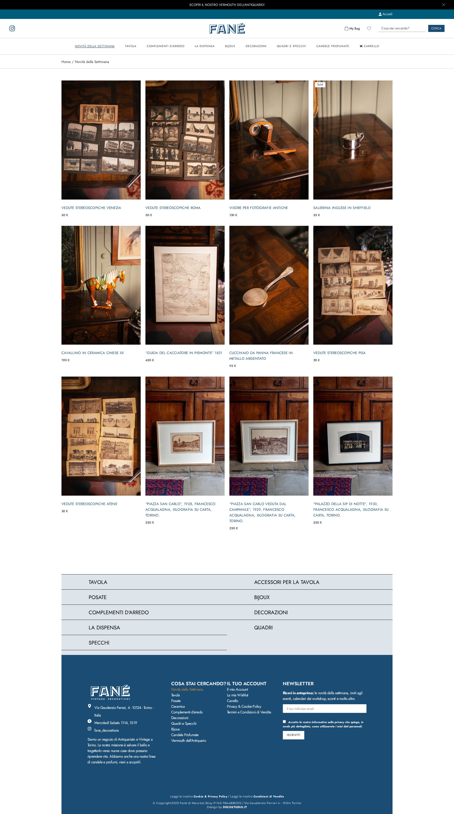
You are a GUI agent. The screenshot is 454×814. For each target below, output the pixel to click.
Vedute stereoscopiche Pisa (339, 353)
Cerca (436, 28)
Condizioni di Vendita (268, 796)
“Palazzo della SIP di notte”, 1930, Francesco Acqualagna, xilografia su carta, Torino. (351, 509)
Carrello (232, 700)
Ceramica (178, 706)
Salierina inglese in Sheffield (342, 207)
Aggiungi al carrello (101, 193)
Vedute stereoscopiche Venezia (91, 207)
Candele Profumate (184, 735)
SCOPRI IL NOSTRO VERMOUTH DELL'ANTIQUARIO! (227, 4)
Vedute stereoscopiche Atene (89, 504)
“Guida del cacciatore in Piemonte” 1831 (183, 353)
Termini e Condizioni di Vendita (249, 712)
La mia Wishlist (237, 695)
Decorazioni (179, 718)
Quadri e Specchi (183, 723)
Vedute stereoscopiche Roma (173, 207)
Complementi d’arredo (187, 712)
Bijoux (175, 729)
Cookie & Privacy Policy (210, 796)
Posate (175, 700)
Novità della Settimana (187, 689)
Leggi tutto (353, 193)
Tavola (175, 695)
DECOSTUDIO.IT (235, 807)
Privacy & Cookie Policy (244, 706)
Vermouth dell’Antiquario (188, 740)
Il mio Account (237, 689)
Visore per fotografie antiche (258, 207)
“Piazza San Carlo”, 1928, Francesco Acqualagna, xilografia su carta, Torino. (180, 509)
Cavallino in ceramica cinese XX (92, 353)
